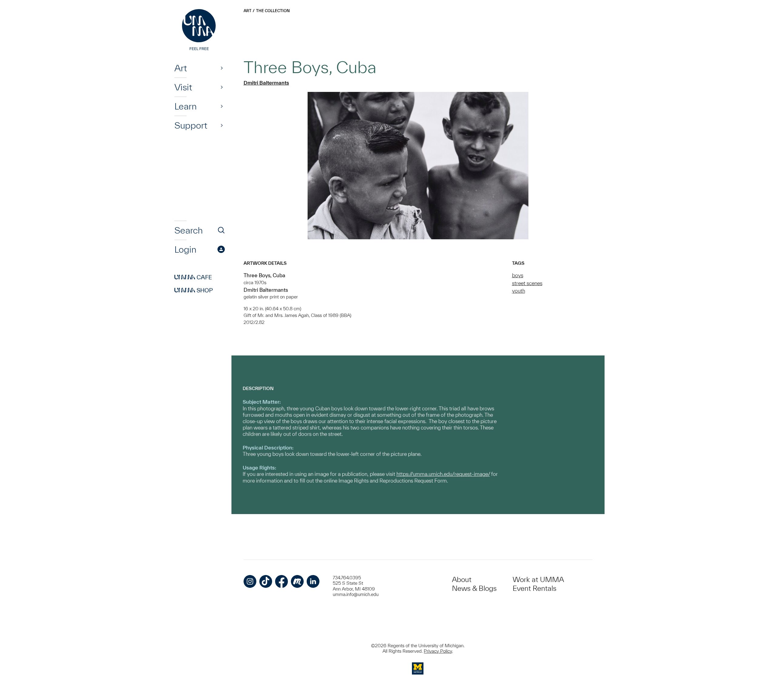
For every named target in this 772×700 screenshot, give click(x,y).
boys (517, 275)
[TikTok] (265, 581)
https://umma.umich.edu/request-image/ (443, 474)
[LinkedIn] (313, 581)
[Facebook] (281, 581)
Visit (183, 87)
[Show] (222, 68)
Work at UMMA (538, 579)
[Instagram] (250, 581)
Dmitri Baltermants (266, 83)
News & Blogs (474, 588)
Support (190, 125)
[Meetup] (297, 581)
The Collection (273, 10)
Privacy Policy (438, 651)
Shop (193, 290)
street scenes (527, 283)
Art (180, 68)
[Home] (199, 30)
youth (518, 291)
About (461, 579)
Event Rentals (534, 588)
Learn (185, 106)
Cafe (193, 277)
